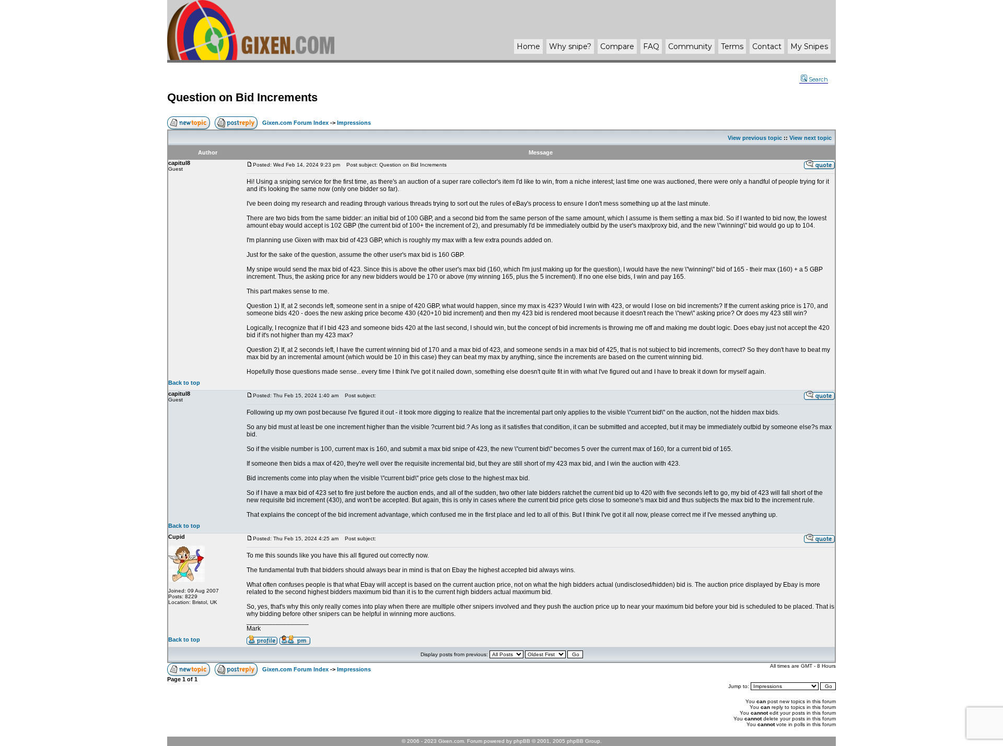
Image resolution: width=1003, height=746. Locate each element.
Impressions (354, 123)
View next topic (810, 138)
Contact (767, 46)
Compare (617, 46)
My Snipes (809, 46)
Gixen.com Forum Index (295, 123)
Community (690, 46)
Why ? (570, 46)
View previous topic (755, 138)
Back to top (184, 383)
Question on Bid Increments (242, 97)
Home (528, 46)
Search (818, 79)
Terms (732, 46)
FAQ (651, 46)
